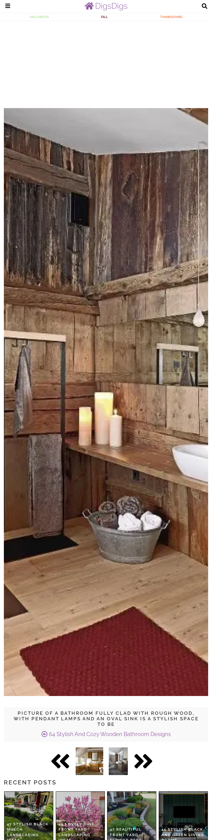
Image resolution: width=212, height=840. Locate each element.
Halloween (39, 17)
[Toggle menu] (7, 6)
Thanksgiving (171, 17)
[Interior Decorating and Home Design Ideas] (106, 9)
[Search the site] (204, 7)
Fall (104, 17)
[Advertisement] (106, 62)
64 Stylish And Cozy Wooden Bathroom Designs (109, 734)
